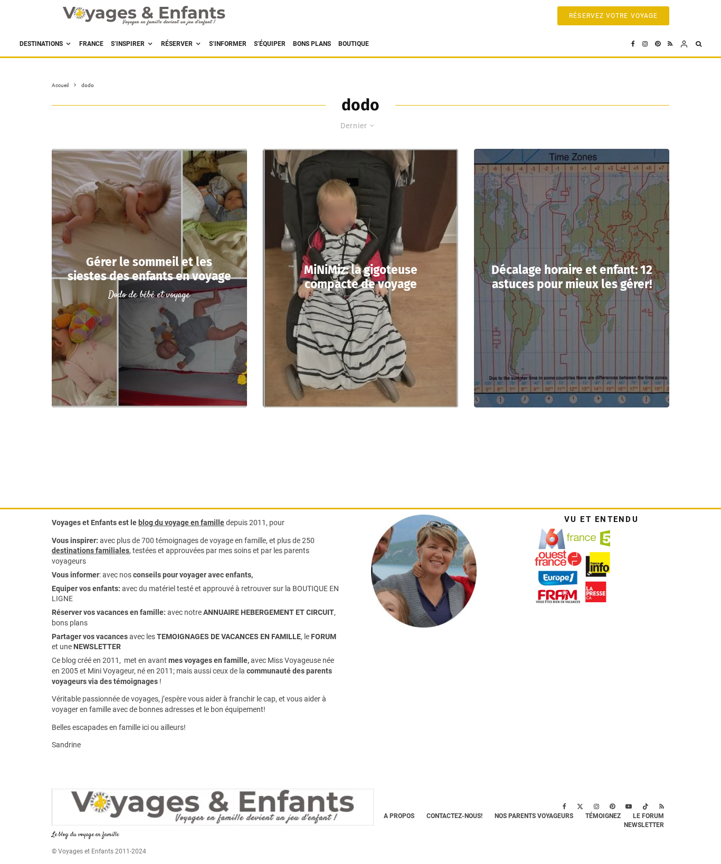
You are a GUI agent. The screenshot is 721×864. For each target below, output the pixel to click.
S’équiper (270, 44)
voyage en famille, (239, 540)
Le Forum (648, 816)
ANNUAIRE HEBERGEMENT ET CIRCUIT (268, 612)
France (91, 44)
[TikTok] (645, 806)
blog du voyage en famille (181, 522)
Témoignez (603, 816)
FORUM (323, 636)
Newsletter (644, 825)
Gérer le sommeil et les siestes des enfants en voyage (149, 269)
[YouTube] (628, 806)
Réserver (177, 44)
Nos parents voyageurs (534, 816)
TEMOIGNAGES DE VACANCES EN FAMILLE (229, 636)
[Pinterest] (657, 44)
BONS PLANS (312, 44)
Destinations (41, 44)
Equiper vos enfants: (86, 588)
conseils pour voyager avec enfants (191, 575)
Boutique (353, 44)
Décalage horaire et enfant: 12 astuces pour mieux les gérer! (571, 277)
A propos (399, 816)
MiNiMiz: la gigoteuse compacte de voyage (361, 277)
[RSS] (670, 44)
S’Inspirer (128, 44)
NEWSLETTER (97, 646)
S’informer (227, 44)
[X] (580, 806)
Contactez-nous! (454, 816)
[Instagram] (645, 44)
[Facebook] (633, 44)
